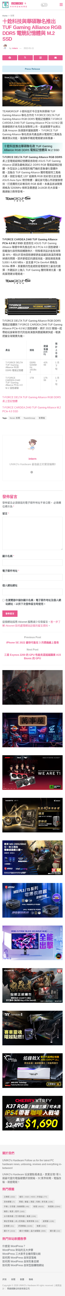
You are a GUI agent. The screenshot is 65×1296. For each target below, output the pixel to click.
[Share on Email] (55, 57)
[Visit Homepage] (15, 5)
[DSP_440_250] (32, 944)
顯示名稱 (8, 556)
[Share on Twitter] (25, 57)
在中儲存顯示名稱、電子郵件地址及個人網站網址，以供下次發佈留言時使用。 (33, 602)
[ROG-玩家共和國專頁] (32, 688)
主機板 (9, 1197)
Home (5, 16)
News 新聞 (15, 418)
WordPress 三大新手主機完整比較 (21, 1253)
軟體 (41, 1226)
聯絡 (31, 1279)
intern (15, 48)
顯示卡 (9, 1231)
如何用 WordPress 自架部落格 (19, 1257)
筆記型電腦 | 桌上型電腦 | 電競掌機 (21, 1221)
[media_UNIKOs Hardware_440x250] (32, 986)
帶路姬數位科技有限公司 (18, 1288)
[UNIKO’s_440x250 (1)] (32, 816)
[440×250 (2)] (32, 901)
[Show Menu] (61, 5)
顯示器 (55, 1231)
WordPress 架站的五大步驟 (17, 1250)
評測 (4, 1279)
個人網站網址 (10, 585)
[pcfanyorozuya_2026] (32, 731)
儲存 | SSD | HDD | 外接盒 (33, 1197)
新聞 (12, 16)
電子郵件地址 (10, 570)
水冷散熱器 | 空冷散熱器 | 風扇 (20, 1216)
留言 (5, 513)
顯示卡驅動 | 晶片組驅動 (32, 1231)
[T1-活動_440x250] (32, 773)
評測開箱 (25, 1226)
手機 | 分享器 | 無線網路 (16, 1206)
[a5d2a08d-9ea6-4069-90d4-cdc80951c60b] (32, 859)
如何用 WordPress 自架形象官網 (20, 1261)
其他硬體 (9, 1202)
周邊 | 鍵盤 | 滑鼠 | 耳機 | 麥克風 (36, 1202)
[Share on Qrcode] (41, 57)
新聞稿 (42, 418)
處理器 (48, 1221)
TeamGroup (29, 418)
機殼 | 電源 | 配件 (14, 1211)
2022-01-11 (29, 48)
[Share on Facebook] (9, 57)
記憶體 (9, 1226)
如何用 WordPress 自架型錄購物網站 (23, 1265)
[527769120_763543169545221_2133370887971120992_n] (32, 1029)
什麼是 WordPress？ (14, 1246)
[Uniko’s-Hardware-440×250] (32, 1072)
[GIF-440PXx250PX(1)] (32, 1114)
